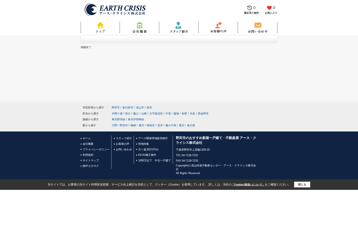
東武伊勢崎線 (136, 119)
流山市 (140, 107)
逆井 (160, 125)
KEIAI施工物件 (147, 154)
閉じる (302, 184)
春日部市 (127, 107)
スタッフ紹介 (124, 138)
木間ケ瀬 (117, 113)
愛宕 (181, 125)
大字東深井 (156, 113)
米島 (192, 113)
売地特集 (143, 143)
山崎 (144, 113)
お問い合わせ (124, 149)
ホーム (87, 138)
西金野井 (203, 113)
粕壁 (184, 113)
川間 (114, 125)
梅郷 (133, 125)
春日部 (191, 125)
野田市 (116, 107)
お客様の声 (122, 143)
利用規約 (88, 154)
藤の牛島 (171, 125)
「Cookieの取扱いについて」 (248, 184)
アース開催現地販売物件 (153, 138)
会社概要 (88, 143)
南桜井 (151, 125)
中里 (168, 113)
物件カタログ (91, 165)
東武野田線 (118, 119)
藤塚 (176, 113)
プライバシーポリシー (96, 149)
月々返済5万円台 (148, 149)
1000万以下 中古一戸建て (154, 160)
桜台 (128, 113)
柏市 (149, 107)
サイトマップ (91, 160)
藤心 (136, 113)
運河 (141, 125)
